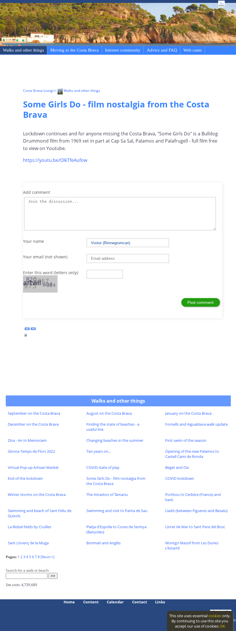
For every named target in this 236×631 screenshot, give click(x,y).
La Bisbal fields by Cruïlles (29, 526)
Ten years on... (98, 451)
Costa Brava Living (38, 90)
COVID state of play (102, 467)
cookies (214, 615)
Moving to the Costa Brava (74, 50)
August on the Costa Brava (109, 413)
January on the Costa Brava (188, 413)
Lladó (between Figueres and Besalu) (196, 510)
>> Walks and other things (76, 90)
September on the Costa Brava (34, 413)
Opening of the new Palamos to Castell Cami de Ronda (192, 454)
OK (222, 626)
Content (91, 602)
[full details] (25, 336)
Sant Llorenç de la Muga (28, 542)
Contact (139, 602)
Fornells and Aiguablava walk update (196, 424)
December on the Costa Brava (33, 424)
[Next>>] (47, 556)
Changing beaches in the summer (114, 440)
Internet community (122, 50)
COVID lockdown (179, 478)
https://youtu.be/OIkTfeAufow (55, 160)
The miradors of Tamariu (107, 494)
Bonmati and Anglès (103, 542)
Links (160, 602)
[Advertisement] (128, 72)
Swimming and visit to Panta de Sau (116, 510)
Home (69, 602)
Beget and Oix (177, 467)
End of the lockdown (25, 478)
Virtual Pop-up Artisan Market (33, 467)
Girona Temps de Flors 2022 (31, 451)
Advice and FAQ (162, 50)
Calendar (115, 602)
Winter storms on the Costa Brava (37, 494)
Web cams (192, 50)
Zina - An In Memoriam (27, 440)
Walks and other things (23, 50)
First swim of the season (185, 440)
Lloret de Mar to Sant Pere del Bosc (195, 526)
